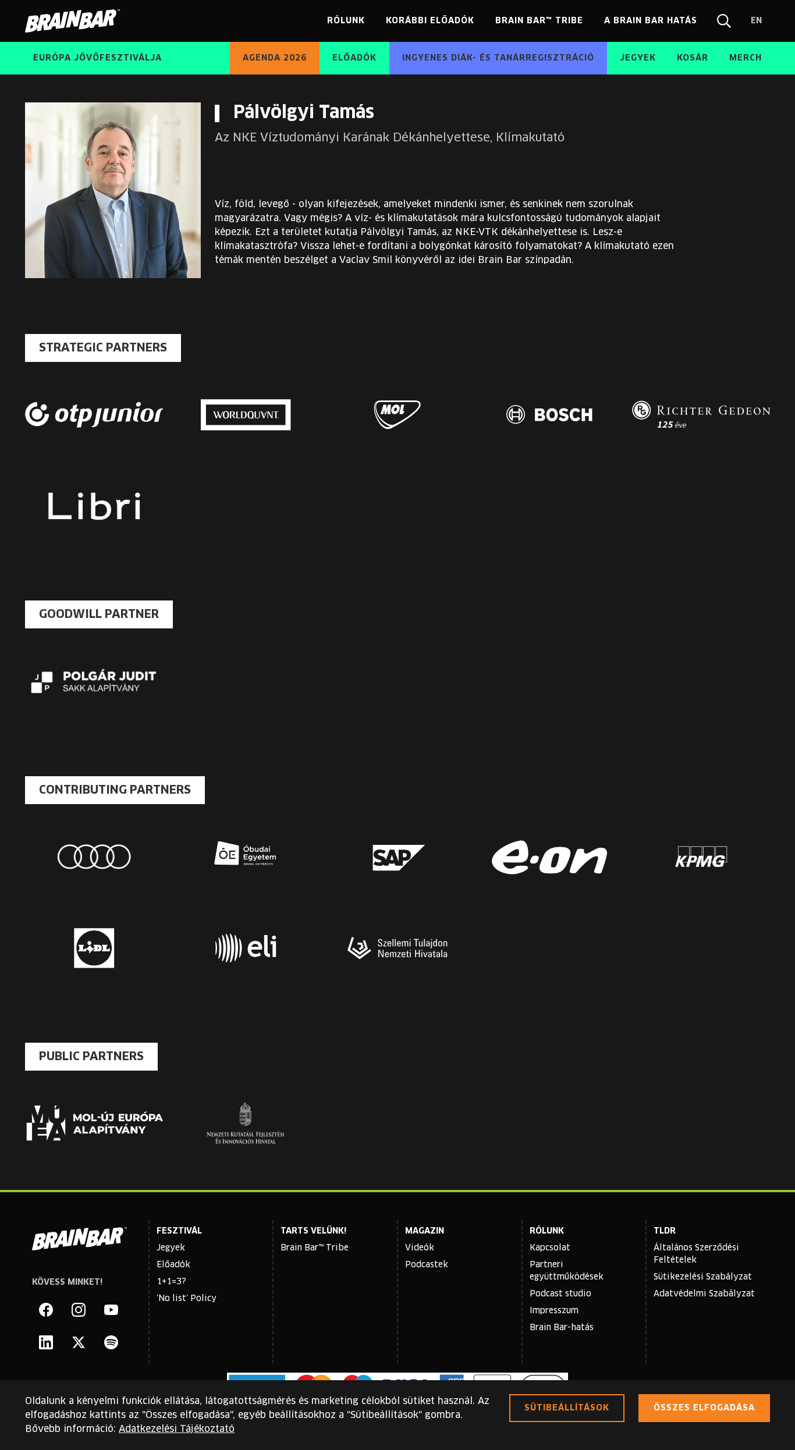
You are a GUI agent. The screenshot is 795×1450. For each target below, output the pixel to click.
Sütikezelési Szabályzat (703, 1277)
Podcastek (426, 1265)
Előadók (173, 1265)
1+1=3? (171, 1282)
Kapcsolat (550, 1248)
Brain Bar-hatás (562, 1328)
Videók (419, 1248)
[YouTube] (111, 1310)
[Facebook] (46, 1310)
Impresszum (554, 1311)
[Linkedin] (46, 1342)
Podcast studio (560, 1294)
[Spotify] (111, 1342)
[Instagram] (79, 1310)
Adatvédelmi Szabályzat (704, 1294)
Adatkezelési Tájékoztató (177, 1429)
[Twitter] (79, 1342)
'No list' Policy (187, 1299)
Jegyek (171, 1248)
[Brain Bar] (75, 21)
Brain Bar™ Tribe (315, 1248)
